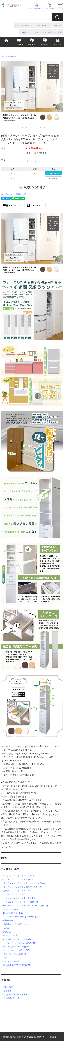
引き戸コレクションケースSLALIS (18, 875)
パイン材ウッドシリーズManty (17, 938)
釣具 (60, 32)
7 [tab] (40, 127)
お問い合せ (32, 44)
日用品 (6, 927)
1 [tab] (19, 127)
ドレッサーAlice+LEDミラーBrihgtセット (21, 916)
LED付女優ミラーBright (14, 912)
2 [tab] (22, 127)
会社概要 (7, 990)
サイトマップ (58, 44)
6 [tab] (37, 127)
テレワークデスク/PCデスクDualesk (19, 942)
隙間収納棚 (12, 56)
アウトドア (8, 957)
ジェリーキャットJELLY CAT (16, 950)
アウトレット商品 (11, 961)
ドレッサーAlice (10, 909)
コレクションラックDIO (14, 894)
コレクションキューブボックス (44, 32)
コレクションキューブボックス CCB (19, 897)
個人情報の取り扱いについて (16, 998)
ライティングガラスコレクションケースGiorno (24, 883)
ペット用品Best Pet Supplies (16, 946)
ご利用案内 (19, 44)
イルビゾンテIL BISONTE (15, 953)
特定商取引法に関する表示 (15, 994)
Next (61, 91)
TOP (6, 44)
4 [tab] (30, 127)
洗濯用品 (7, 931)
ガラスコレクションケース (24, 25)
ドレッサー (58, 25)
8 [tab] (44, 127)
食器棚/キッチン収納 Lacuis (15, 924)
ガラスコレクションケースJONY (18, 890)
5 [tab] (33, 127)
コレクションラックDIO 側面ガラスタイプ (22, 886)
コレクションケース (44, 25)
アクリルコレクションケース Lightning (20, 901)
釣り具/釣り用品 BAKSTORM (16, 965)
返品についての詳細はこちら (15, 194)
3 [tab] (26, 127)
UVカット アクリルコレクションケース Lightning (25, 905)
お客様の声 (45, 44)
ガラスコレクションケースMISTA (18, 879)
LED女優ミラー (25, 32)
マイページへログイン (36, 8)
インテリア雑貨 (10, 935)
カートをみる (49, 8)
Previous (3, 91)
